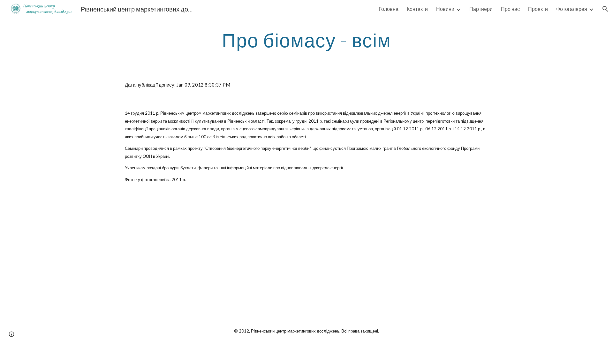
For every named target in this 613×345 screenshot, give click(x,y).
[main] (306, 40)
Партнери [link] (481, 9)
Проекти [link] (538, 9)
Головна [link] (388, 9)
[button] (605, 9)
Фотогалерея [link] (571, 9)
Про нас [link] (510, 9)
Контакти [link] (417, 9)
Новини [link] (445, 9)
